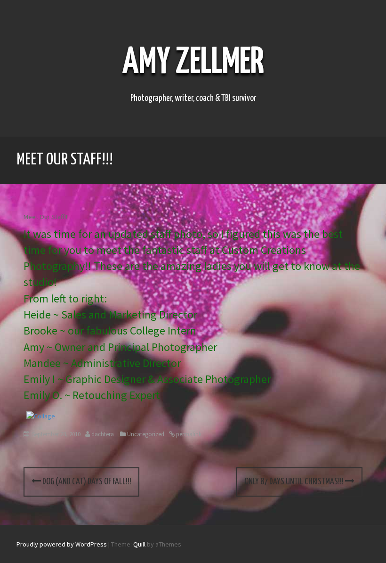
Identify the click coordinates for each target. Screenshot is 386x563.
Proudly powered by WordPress (61, 544)
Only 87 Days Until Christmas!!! (294, 481)
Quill (139, 544)
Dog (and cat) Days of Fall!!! (86, 481)
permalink (188, 434)
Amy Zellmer (193, 63)
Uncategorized (145, 434)
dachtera (102, 434)
